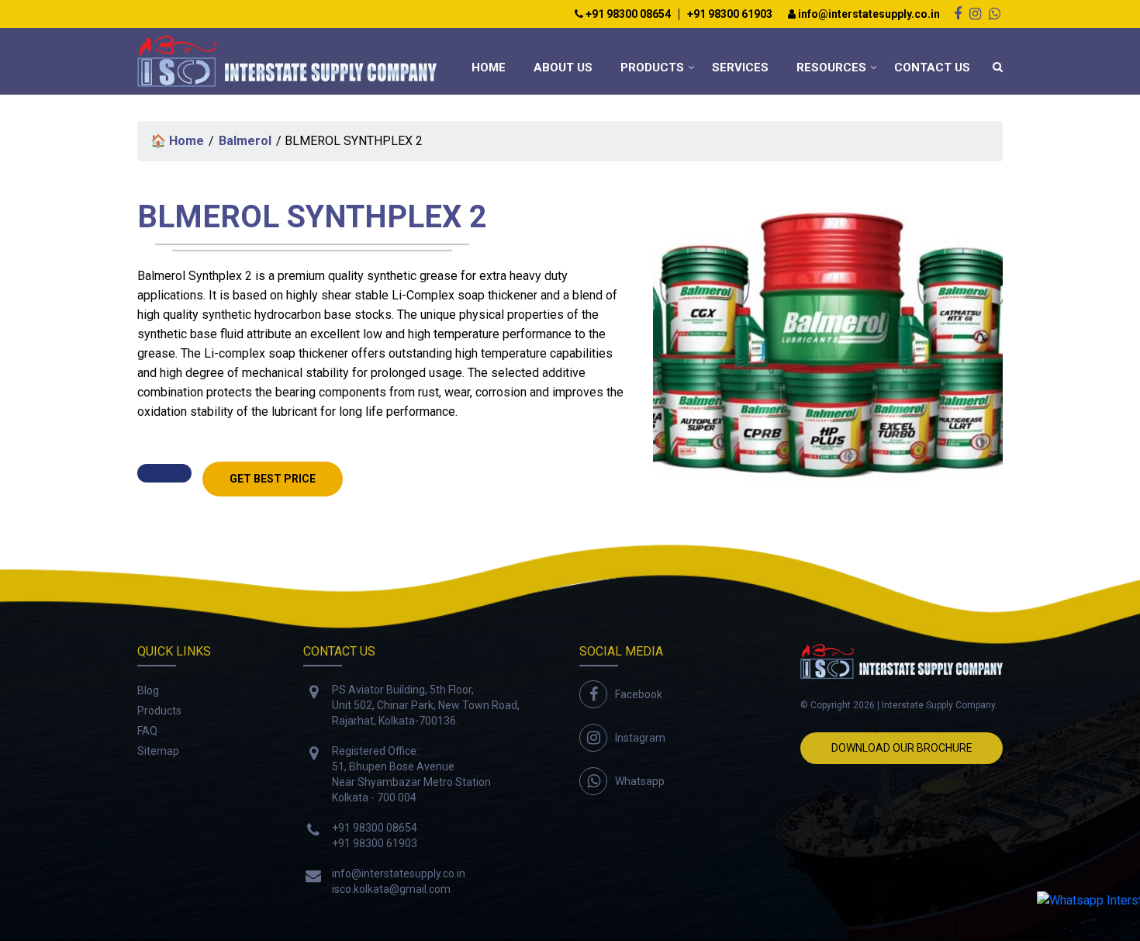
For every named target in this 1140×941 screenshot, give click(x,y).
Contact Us (932, 67)
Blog (148, 690)
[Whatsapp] (994, 13)
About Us (563, 67)
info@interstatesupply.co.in (868, 14)
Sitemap (158, 751)
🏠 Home (177, 140)
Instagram (640, 738)
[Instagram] (975, 13)
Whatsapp (640, 781)
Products (652, 67)
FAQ (147, 731)
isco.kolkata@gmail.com (391, 889)
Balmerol (245, 140)
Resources (831, 67)
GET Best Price (273, 478)
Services (740, 67)
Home (489, 67)
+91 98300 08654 (627, 14)
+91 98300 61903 (729, 14)
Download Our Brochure (901, 748)
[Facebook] (958, 13)
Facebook (638, 694)
